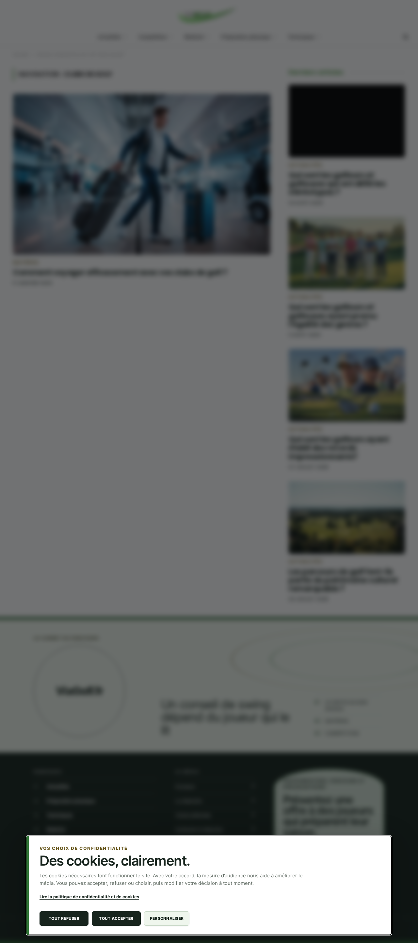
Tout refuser (64, 918)
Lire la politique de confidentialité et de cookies (89, 896)
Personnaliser (167, 918)
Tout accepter (116, 918)
